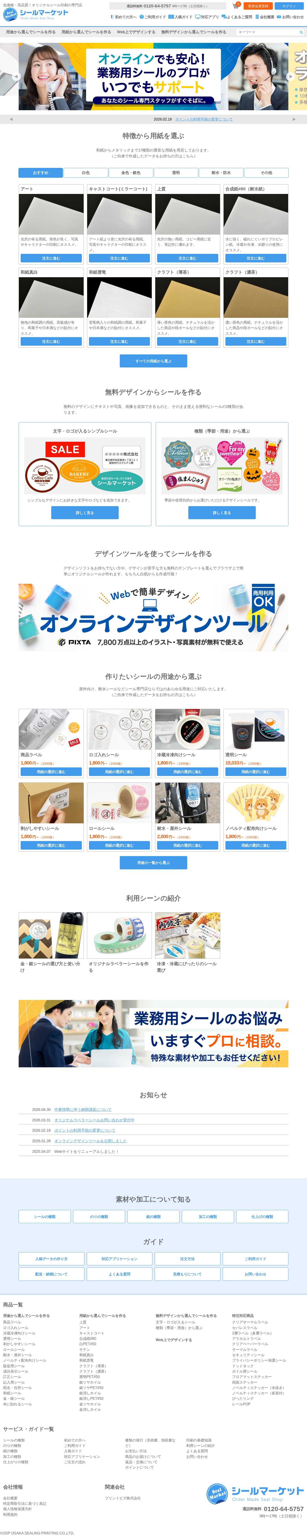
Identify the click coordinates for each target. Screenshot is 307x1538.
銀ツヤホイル (90, 1382)
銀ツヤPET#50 (91, 1388)
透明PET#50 (89, 1377)
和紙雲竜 (86, 1360)
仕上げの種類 (262, 1217)
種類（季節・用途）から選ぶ (179, 1328)
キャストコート (92, 1333)
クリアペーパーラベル (250, 1344)
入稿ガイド (73, 1451)
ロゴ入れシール (15, 1328)
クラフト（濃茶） (93, 1371)
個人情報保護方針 (17, 1509)
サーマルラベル (244, 1349)
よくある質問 (119, 1274)
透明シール (12, 1338)
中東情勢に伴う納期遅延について (83, 1109)
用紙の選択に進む (51, 772)
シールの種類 (45, 1217)
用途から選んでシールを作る (31, 32)
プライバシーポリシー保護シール (259, 1360)
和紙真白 (86, 1355)
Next (295, 119)
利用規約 (10, 1514)
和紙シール (12, 1393)
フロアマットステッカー (252, 1377)
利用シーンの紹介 (200, 1446)
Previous (12, 119)
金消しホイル (90, 1409)
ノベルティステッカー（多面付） (259, 1393)
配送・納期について (51, 1274)
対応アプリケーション (120, 1259)
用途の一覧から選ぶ (153, 863)
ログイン (289, 6)
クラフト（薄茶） (93, 1366)
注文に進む (51, 258)
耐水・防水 (221, 172)
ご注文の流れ (75, 1462)
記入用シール (14, 1382)
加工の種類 (208, 1217)
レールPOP (241, 1404)
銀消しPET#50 (91, 1398)
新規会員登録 (258, 6)
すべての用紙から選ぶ (153, 361)
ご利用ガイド (255, 1259)
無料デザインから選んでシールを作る (193, 32)
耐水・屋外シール (17, 1355)
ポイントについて (139, 1467)
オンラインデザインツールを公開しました (90, 1141)
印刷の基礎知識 (198, 1440)
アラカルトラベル (246, 1338)
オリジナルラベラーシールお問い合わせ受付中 (94, 1120)
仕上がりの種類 (15, 1462)
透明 (176, 172)
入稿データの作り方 (51, 1259)
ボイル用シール (244, 1371)
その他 (266, 172)
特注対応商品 (243, 1316)
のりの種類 (99, 1217)
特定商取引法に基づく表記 (24, 1503)
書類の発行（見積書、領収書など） (150, 1443)
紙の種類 (153, 1217)
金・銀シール (14, 1398)
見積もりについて (187, 1274)
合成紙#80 (87, 1338)
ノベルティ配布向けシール (24, 1360)
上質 (83, 1322)
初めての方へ (75, 1440)
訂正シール (12, 1377)
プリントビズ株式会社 (123, 1498)
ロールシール (14, 1349)
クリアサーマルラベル (250, 1322)
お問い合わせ (255, 1274)
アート (84, 1328)
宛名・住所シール (17, 1388)
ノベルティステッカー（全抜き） (259, 1388)
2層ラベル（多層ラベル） (253, 1333)
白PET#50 (87, 1344)
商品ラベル (12, 1322)
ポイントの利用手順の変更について (164, 119)
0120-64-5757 (157, 6)
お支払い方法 (136, 1451)
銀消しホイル (90, 1393)
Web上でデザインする (136, 32)
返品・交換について (141, 1462)
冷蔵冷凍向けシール (19, 1333)
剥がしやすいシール (19, 1344)
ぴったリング (243, 1398)
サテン (84, 1349)
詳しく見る (85, 513)
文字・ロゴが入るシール (175, 1322)
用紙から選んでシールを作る (86, 32)
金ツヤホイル (90, 1404)
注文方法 (187, 1259)
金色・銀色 (130, 172)
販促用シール (14, 1366)
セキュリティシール (248, 1355)
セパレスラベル (244, 1328)
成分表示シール (15, 1371)
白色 (86, 172)
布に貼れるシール (17, 1404)
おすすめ (40, 172)
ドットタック (243, 1366)
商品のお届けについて (143, 1457)
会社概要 (10, 1498)
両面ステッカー (244, 1382)
